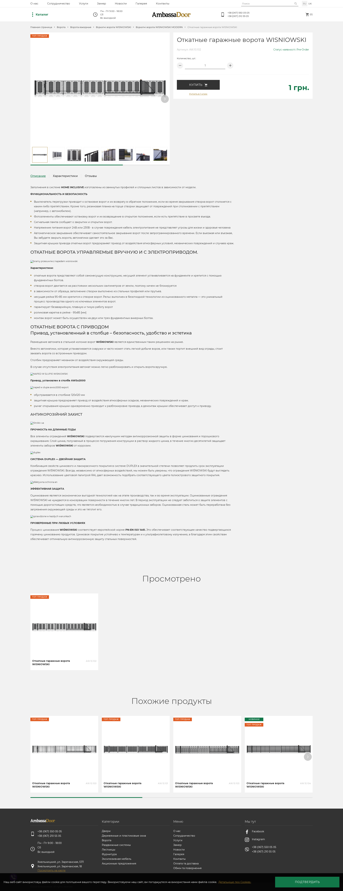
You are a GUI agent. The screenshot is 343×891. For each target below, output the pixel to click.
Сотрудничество (58, 3)
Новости (121, 3)
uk (310, 3)
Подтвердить (307, 882)
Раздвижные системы (116, 845)
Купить (195, 85)
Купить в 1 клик (198, 93)
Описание (38, 176)
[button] (165, 99)
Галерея (141, 3)
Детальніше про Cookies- (234, 882)
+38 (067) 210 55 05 (238, 16)
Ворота (61, 27)
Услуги (83, 3)
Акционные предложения (119, 863)
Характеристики (65, 176)
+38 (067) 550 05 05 (238, 12)
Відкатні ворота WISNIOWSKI (113, 27)
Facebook (258, 831)
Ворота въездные (80, 27)
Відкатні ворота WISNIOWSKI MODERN (159, 27)
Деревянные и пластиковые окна (124, 835)
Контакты (162, 3)
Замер (101, 3)
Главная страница (41, 27)
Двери (106, 831)
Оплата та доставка (186, 863)
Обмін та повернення (187, 868)
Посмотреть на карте (52, 870)
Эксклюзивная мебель (116, 858)
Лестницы (108, 849)
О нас (34, 3)
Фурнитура (109, 854)
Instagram (258, 839)
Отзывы (91, 176)
